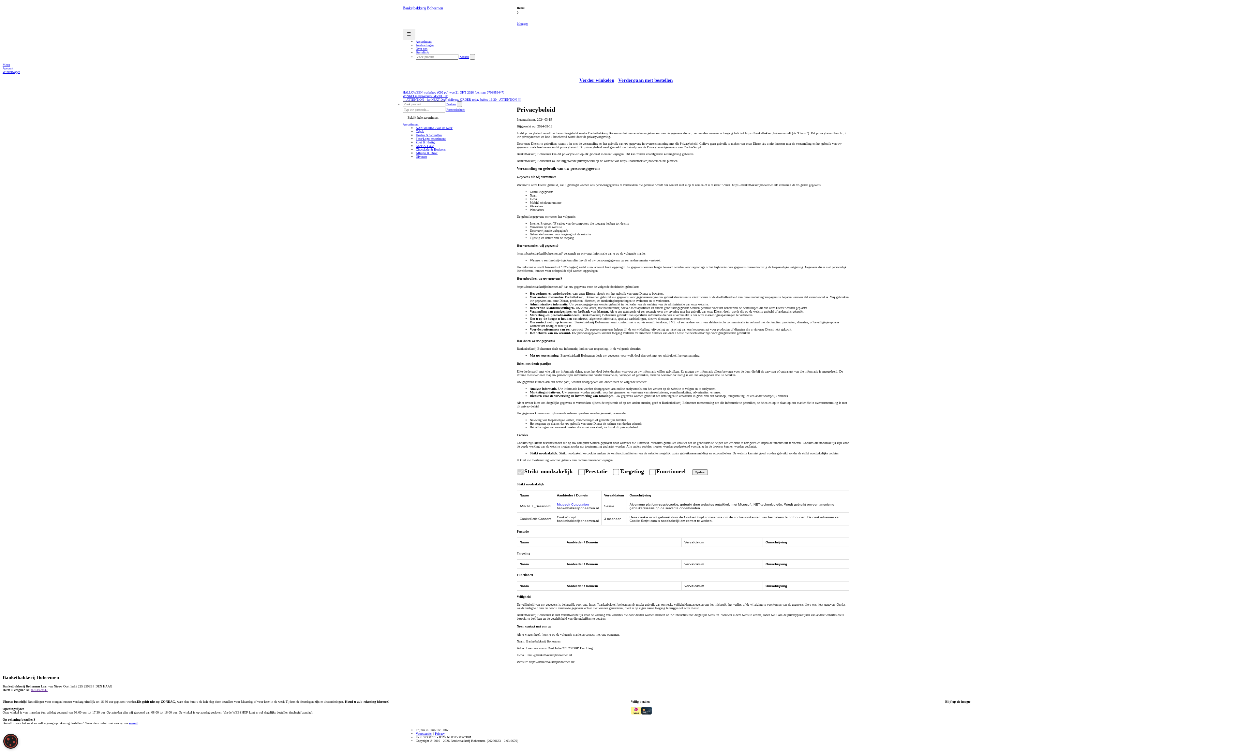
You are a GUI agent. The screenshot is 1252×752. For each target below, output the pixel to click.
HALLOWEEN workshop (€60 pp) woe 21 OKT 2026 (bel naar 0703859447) (453, 92)
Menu (6, 64)
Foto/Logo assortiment (431, 138)
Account (8, 68)
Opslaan (700, 472)
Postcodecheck (455, 109)
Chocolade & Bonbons (431, 149)
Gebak (420, 131)
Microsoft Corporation (573, 504)
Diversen (421, 156)
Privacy (440, 733)
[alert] (10, 741)
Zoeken (464, 57)
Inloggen (522, 23)
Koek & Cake (425, 146)
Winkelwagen (11, 72)
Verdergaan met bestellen (645, 80)
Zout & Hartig (425, 142)
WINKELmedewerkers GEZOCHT (425, 96)
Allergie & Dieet (427, 153)
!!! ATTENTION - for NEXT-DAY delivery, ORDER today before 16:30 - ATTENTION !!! (462, 99)
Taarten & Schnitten (429, 135)
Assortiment (411, 124)
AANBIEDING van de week (434, 128)
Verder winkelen (596, 80)
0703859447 (39, 690)
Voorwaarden (424, 733)
